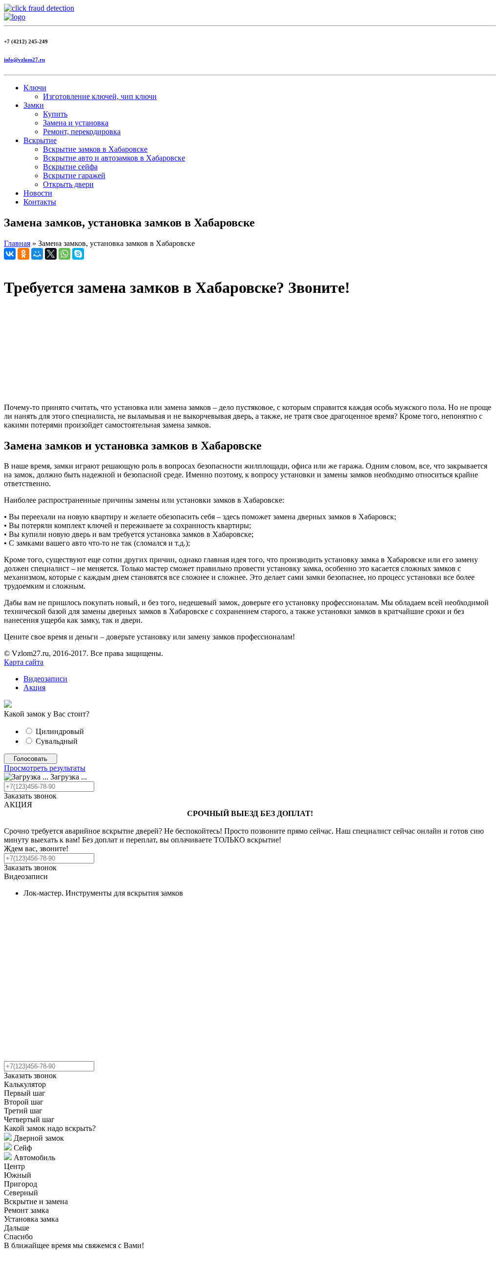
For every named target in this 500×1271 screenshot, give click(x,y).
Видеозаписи (45, 679)
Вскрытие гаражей (74, 175)
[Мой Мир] (37, 254)
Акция (34, 687)
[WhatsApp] (64, 254)
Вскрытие (40, 140)
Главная (17, 243)
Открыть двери (68, 184)
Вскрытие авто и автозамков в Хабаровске (114, 158)
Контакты (39, 202)
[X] (51, 254)
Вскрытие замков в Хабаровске (95, 149)
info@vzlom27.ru (24, 59)
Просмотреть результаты (44, 768)
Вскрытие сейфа (70, 167)
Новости (37, 193)
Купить (55, 114)
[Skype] (78, 254)
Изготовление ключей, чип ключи (100, 96)
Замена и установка (75, 123)
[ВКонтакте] (10, 254)
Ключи (34, 87)
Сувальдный (57, 741)
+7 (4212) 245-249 (26, 41)
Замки (33, 105)
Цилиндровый (60, 731)
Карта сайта (23, 662)
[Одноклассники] (23, 254)
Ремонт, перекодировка (82, 131)
